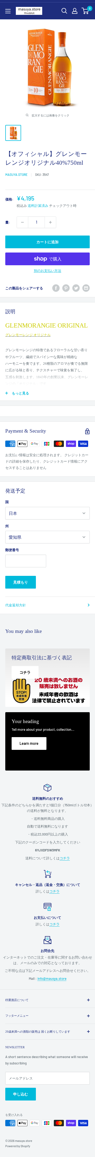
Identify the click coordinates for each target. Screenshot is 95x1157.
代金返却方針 (15, 605)
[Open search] (64, 11)
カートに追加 (47, 242)
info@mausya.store (51, 978)
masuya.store (16, 174)
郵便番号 (12, 550)
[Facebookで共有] (56, 288)
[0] (85, 11)
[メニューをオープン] (8, 11)
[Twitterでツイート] (76, 288)
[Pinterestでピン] (66, 288)
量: (7, 222)
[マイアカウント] (74, 11)
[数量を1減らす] (22, 222)
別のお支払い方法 (47, 270)
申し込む (20, 1094)
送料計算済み (38, 205)
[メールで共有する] (86, 288)
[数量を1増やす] (50, 222)
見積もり (20, 582)
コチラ (65, 858)
